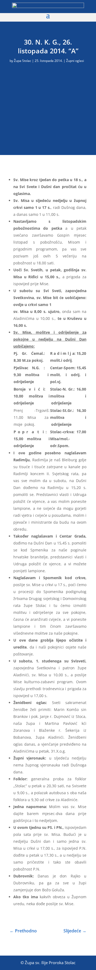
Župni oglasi (75, 60)
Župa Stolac (22, 60)
